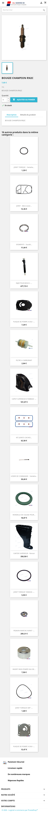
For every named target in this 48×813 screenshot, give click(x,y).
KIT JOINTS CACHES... (24, 437)
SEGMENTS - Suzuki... (24, 244)
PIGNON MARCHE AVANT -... (24, 631)
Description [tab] (12, 115)
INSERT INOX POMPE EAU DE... (24, 669)
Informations (8, 806)
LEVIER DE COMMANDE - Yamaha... (24, 476)
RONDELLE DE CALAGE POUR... (24, 515)
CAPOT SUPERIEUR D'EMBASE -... (24, 399)
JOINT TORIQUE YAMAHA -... (24, 592)
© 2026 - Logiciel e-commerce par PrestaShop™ (20, 810)
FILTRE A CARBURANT (24, 360)
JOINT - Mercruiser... (24, 206)
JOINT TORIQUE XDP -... (24, 708)
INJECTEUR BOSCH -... (24, 283)
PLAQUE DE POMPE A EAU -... (24, 322)
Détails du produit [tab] (28, 115)
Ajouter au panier (24, 99)
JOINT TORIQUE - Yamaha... (24, 167)
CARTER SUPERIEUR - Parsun (24, 553)
